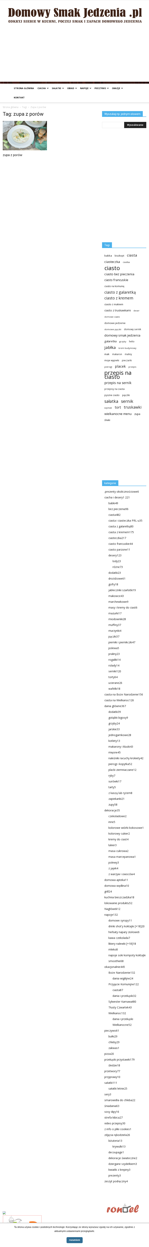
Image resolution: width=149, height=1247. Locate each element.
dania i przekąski (124, 996)
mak (106, 354)
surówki (114, 781)
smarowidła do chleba (119, 1100)
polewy (113, 862)
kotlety (114, 741)
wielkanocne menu (118, 414)
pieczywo (100, 88)
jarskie (114, 729)
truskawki (132, 407)
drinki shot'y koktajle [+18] (126, 926)
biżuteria (115, 1140)
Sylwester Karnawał (122, 1001)
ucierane (115, 683)
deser (136, 310)
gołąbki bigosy (118, 717)
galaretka (110, 341)
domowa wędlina (116, 885)
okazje (116, 88)
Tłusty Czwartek (120, 1007)
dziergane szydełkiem (122, 1164)
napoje (84, 88)
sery (107, 1094)
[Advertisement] (74, 55)
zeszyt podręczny (116, 1181)
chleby (114, 1042)
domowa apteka (116, 880)
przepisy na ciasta (114, 388)
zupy (112, 804)
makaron (117, 354)
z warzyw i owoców (121, 874)
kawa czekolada (119, 938)
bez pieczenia (118, 509)
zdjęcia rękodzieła (117, 1135)
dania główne (115, 706)
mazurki (114, 613)
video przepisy (114, 1123)
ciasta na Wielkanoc (119, 700)
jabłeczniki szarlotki (122, 590)
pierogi (108, 366)
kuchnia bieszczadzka (119, 897)
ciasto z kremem (118, 298)
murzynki (114, 630)
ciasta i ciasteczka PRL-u (125, 520)
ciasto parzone (119, 549)
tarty (112, 787)
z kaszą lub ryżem (120, 793)
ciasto (112, 268)
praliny (114, 654)
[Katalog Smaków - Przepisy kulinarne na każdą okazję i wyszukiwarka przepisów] (53, 1213)
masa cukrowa (118, 851)
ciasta (132, 255)
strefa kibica (113, 1117)
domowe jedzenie (115, 323)
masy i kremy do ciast (122, 607)
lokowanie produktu (118, 903)
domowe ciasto (112, 316)
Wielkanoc (117, 1013)
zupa (137, 414)
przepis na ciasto (118, 375)
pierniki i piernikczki (121, 642)
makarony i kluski (120, 746)
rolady (113, 665)
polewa (113, 648)
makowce (116, 596)
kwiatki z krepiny (119, 1169)
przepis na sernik (117, 383)
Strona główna (24, 88)
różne (118, 567)
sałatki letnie (117, 1088)
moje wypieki (111, 360)
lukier (112, 845)
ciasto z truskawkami (117, 310)
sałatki (56, 88)
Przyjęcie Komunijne (123, 984)
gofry (113, 584)
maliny (128, 354)
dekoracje (112, 810)
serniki (114, 671)
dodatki (114, 573)
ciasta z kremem (121, 532)
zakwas (113, 1048)
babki (113, 503)
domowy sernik (132, 329)
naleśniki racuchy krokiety (125, 758)
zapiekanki (116, 799)
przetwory (112, 1071)
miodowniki (117, 619)
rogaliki (114, 659)
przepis (132, 366)
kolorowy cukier (119, 833)
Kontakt (19, 97)
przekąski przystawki (119, 1059)
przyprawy (112, 1077)
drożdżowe (117, 578)
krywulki (119, 1146)
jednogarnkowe (119, 735)
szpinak (108, 407)
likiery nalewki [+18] (122, 943)
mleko (113, 949)
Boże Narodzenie (121, 972)
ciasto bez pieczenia (119, 274)
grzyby (122, 341)
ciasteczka (112, 262)
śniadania (111, 1106)
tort (118, 407)
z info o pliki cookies (117, 1129)
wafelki (114, 688)
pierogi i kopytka (120, 764)
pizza (109, 1054)
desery (114, 555)
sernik (127, 401)
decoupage (116, 1152)
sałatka (111, 401)
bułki (112, 1036)
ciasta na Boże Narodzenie (123, 694)
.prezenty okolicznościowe (121, 491)
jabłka (110, 347)
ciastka (126, 262)
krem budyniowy (127, 348)
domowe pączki (112, 329)
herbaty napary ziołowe (123, 932)
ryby (111, 775)
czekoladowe (117, 816)
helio (131, 341)
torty (113, 677)
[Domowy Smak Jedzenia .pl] (74, 13)
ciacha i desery (117, 497)
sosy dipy (111, 1112)
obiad (70, 88)
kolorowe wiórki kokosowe (126, 828)
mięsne (114, 752)
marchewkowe (118, 602)
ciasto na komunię (114, 286)
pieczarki (127, 360)
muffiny (114, 625)
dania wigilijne (123, 978)
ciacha (41, 88)
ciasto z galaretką (120, 292)
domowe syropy (120, 920)
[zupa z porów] (25, 135)
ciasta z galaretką (120, 526)
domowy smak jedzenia (122, 335)
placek (120, 366)
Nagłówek (112, 909)
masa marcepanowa (122, 857)
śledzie (114, 1065)
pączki (126, 395)
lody (117, 561)
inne (111, 822)
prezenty (114, 1175)
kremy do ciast (118, 839)
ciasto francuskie (116, 280)
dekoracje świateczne (122, 1158)
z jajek (113, 868)
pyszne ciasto (112, 395)
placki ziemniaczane (122, 770)
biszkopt (119, 255)
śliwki (107, 420)
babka (108, 255)
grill (108, 891)
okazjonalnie (114, 967)
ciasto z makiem (113, 304)
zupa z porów (12, 155)
